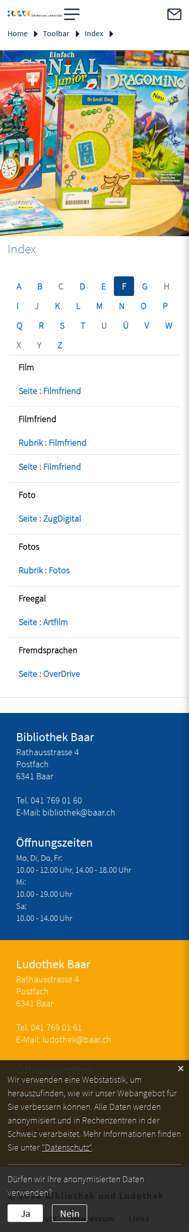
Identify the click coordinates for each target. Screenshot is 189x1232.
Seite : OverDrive (49, 673)
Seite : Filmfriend (50, 390)
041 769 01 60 (56, 800)
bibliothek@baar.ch (78, 812)
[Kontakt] (174, 14)
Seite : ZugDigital (50, 518)
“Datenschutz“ (67, 1147)
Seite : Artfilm (43, 622)
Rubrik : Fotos (44, 570)
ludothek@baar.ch (76, 1039)
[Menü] (72, 15)
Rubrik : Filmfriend (53, 442)
